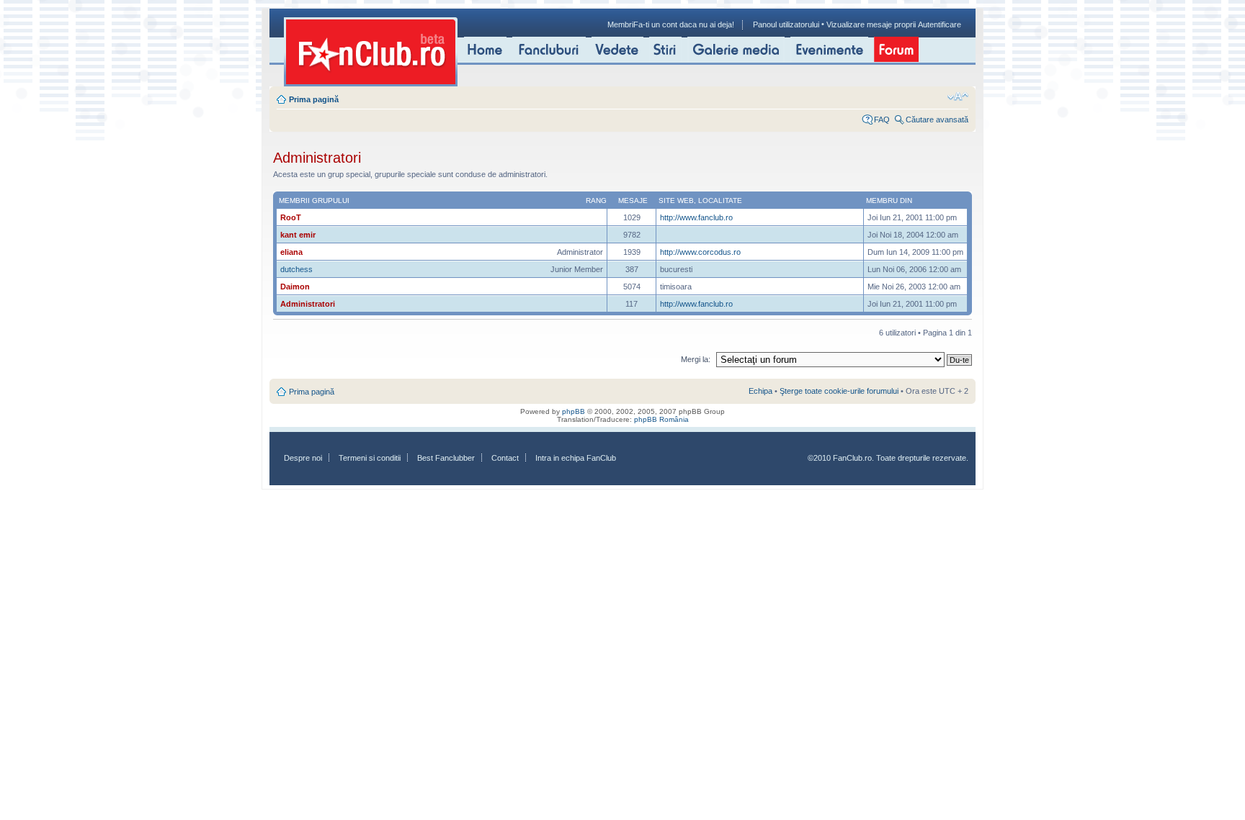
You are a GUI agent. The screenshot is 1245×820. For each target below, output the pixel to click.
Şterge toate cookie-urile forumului (839, 391)
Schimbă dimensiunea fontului (957, 96)
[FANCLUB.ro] (371, 51)
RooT (290, 217)
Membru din (889, 200)
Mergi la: (695, 359)
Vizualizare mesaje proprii (871, 24)
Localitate (720, 200)
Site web (676, 200)
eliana (291, 252)
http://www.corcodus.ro (700, 252)
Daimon (295, 286)
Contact (505, 458)
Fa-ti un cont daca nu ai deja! (683, 24)
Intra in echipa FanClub (575, 458)
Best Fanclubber (446, 458)
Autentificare (939, 24)
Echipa (760, 391)
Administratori (307, 303)
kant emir (298, 234)
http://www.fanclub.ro (696, 217)
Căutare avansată (937, 119)
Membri (620, 24)
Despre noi (303, 458)
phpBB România (661, 419)
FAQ (882, 119)
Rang (596, 200)
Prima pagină (314, 99)
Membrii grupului (314, 200)
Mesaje (633, 200)
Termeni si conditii (370, 458)
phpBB (573, 411)
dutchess (296, 269)
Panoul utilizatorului (786, 24)
